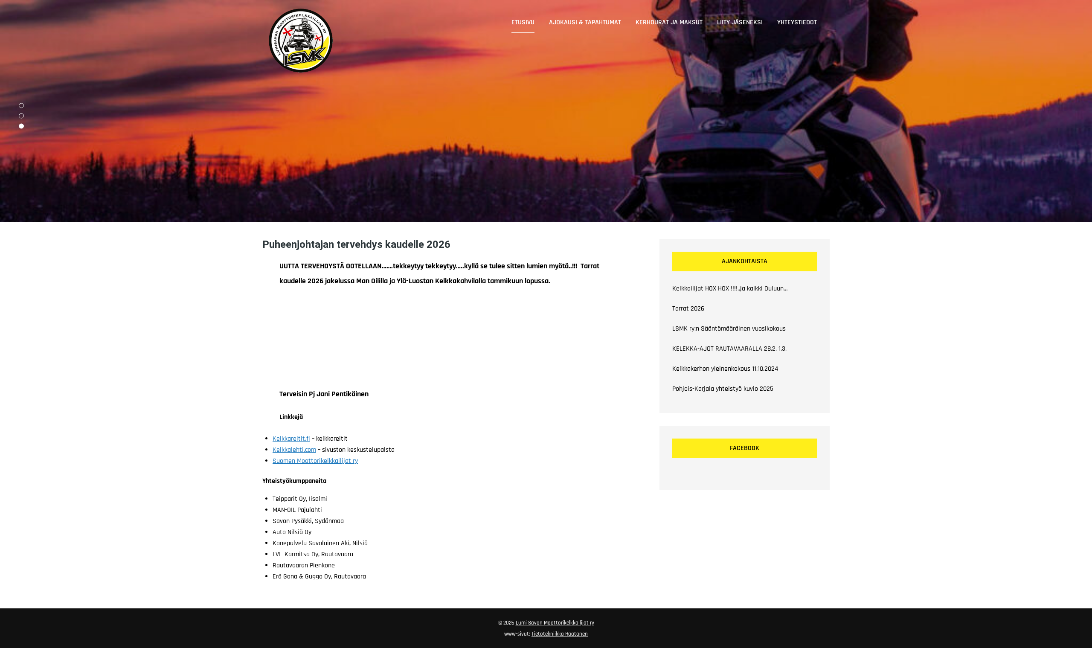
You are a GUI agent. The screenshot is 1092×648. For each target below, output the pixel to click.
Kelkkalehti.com (294, 449)
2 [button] (21, 116)
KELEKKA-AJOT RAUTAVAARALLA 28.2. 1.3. (729, 348)
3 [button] (21, 126)
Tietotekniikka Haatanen (559, 634)
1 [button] (21, 105)
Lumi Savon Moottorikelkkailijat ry (555, 622)
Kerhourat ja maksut (669, 22)
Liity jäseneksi (740, 22)
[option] (546, 111)
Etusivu (522, 22)
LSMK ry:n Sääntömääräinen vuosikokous (729, 328)
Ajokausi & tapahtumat (585, 22)
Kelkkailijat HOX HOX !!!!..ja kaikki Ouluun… (730, 288)
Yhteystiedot (797, 22)
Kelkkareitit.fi (291, 438)
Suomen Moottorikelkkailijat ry (315, 460)
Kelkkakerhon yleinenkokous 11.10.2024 (725, 368)
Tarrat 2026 (688, 308)
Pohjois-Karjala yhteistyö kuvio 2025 (722, 388)
